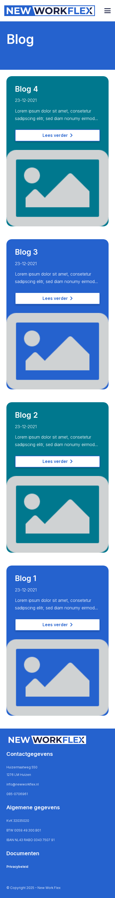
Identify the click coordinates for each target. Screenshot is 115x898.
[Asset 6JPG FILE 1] (57, 739)
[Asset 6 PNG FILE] (49, 10)
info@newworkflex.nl (22, 784)
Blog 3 (26, 252)
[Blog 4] (57, 153)
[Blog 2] (57, 479)
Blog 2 (26, 415)
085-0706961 (17, 794)
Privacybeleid (17, 867)
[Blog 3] (57, 316)
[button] (107, 10)
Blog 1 (25, 578)
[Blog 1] (57, 643)
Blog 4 (26, 89)
